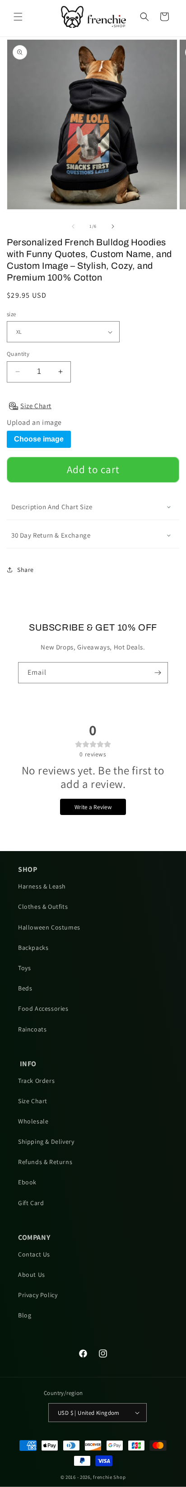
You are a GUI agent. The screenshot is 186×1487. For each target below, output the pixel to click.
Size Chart (32, 1101)
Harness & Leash (42, 886)
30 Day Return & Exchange (50, 535)
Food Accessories (43, 1008)
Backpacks (33, 948)
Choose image (39, 439)
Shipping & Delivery (46, 1141)
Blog (24, 1315)
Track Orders (36, 1081)
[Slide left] (73, 226)
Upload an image (34, 422)
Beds (25, 988)
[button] (18, 17)
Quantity (18, 354)
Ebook (27, 1182)
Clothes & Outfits (43, 906)
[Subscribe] (157, 672)
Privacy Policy (37, 1295)
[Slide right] (113, 226)
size (11, 314)
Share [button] (25, 570)
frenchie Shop (109, 1477)
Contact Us (34, 1254)
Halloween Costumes (49, 927)
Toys (24, 968)
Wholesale (33, 1121)
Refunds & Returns (45, 1162)
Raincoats (32, 1029)
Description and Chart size (52, 506)
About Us (31, 1275)
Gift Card (31, 1203)
